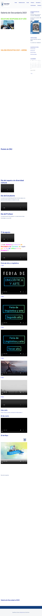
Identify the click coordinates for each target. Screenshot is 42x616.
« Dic (31, 73)
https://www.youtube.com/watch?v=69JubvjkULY (12, 412)
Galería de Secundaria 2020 (10, 600)
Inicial (28, 2)
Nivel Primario (33, 52)
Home (16, 2)
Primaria (32, 2)
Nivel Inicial (32, 50)
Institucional (33, 5)
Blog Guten (22, 612)
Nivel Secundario (33, 54)
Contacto (39, 5)
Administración (22, 2)
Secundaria (38, 2)
